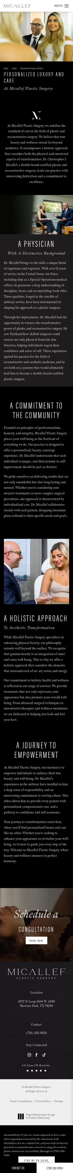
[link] (36, 1033)
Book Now (36, 940)
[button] (67, 6)
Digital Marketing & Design (40, 1116)
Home (6, 68)
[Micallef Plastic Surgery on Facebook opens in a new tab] (36, 1054)
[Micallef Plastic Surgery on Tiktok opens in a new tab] (43, 1054)
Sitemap (58, 1101)
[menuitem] (29, 1054)
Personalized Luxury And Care (31, 68)
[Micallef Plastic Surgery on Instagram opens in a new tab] (29, 1054)
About (14, 68)
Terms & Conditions (21, 1101)
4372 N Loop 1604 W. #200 (36, 1004)
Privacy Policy (43, 1101)
